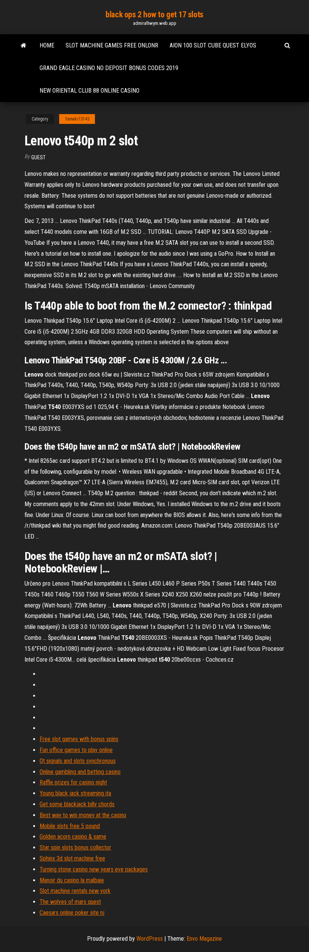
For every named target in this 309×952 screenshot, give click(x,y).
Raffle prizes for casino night (73, 782)
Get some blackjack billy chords (77, 804)
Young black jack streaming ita (75, 793)
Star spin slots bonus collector (75, 847)
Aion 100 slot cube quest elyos (213, 45)
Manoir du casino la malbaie (72, 880)
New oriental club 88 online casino (89, 90)
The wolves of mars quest (70, 901)
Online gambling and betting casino (80, 771)
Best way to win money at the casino (83, 815)
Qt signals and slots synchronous (78, 760)
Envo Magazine (204, 938)
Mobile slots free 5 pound (70, 826)
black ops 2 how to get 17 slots (154, 14)
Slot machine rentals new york (75, 890)
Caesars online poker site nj (72, 912)
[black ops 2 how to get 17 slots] (23, 45)
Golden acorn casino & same (73, 836)
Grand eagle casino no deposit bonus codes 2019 (109, 68)
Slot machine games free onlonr (112, 45)
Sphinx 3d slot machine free (72, 858)
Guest (38, 157)
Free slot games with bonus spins (79, 739)
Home (47, 45)
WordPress (149, 938)
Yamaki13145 (77, 119)
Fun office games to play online (76, 750)
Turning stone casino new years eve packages (94, 869)
